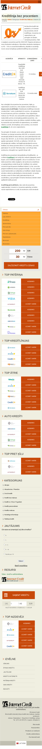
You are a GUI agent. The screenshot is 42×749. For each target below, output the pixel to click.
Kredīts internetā (10, 676)
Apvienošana (7, 223)
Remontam (6, 244)
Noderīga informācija (11, 515)
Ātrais (5, 210)
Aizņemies (30, 281)
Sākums (6, 663)
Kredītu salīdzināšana (33, 734)
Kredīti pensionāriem (11, 506)
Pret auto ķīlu (7, 227)
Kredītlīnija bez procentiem (20, 16)
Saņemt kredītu (21, 595)
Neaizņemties (35, 728)
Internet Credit (18, 7)
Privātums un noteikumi (32, 731)
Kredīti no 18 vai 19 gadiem (13, 502)
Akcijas (6, 485)
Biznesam (6, 240)
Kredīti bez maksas (26, 19)
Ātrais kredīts (8, 668)
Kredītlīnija (6, 220)
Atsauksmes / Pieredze (11, 489)
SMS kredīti (7, 685)
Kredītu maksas (9, 510)
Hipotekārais (7, 237)
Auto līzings (6, 230)
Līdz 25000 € (7, 217)
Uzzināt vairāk (30, 304)
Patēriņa (5, 213)
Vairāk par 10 (9, 554)
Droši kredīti (8, 493)
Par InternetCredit (34, 737)
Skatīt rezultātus (21, 566)
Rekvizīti (6, 689)
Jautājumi (7, 672)
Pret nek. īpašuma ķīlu (9, 233)
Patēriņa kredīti (9, 519)
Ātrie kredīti (36, 724)
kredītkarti (11, 157)
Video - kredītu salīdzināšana (12, 574)
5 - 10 (7, 549)
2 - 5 (6, 545)
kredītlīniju (4, 127)
